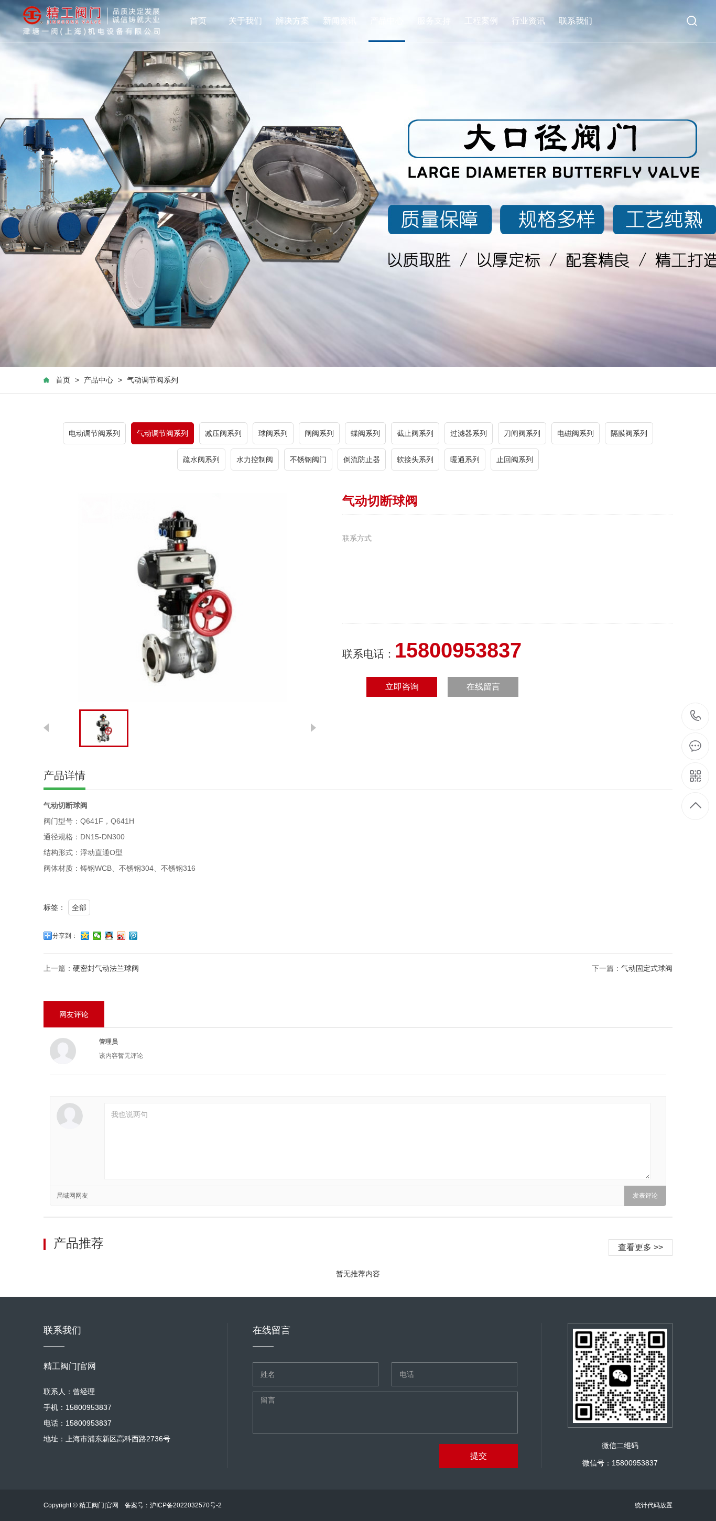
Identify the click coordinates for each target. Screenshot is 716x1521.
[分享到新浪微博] (121, 936)
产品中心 (387, 20)
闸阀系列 (319, 433)
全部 (79, 907)
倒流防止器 (361, 459)
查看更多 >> (640, 1247)
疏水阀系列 (201, 459)
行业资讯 (528, 20)
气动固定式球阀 (646, 968)
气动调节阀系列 (152, 380)
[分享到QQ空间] (85, 936)
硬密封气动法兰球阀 (106, 968)
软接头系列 (415, 459)
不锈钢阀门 (308, 459)
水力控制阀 (254, 459)
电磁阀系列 (575, 433)
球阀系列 (273, 433)
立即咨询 (402, 686)
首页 (198, 20)
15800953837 (696, 716)
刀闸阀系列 (522, 433)
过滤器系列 (468, 433)
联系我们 (575, 20)
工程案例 (481, 20)
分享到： (65, 935)
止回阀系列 (514, 459)
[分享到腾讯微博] (133, 936)
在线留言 (483, 686)
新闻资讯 (339, 20)
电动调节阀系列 (94, 433)
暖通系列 (465, 459)
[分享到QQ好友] (109, 936)
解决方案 (292, 20)
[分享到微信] (97, 936)
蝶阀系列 (365, 433)
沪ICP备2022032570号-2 (186, 1505)
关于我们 (245, 20)
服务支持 (434, 20)
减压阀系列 (223, 433)
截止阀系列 (415, 433)
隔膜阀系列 (629, 433)
